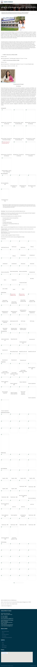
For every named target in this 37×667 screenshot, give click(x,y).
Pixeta (35, 665)
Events (3, 644)
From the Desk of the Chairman (7, 637)
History (3, 632)
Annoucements (4, 645)
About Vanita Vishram (5, 631)
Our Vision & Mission (5, 634)
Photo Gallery (4, 647)
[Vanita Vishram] (6, 1)
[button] (2, 12)
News (3, 642)
